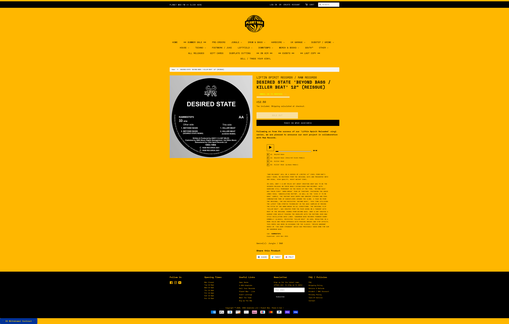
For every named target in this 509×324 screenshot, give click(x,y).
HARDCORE (277, 42)
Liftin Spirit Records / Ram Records (286, 77)
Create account (291, 4)
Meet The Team (245, 297)
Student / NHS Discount (319, 291)
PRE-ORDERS (218, 42)
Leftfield (244, 47)
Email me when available (298, 122)
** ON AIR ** (264, 53)
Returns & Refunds (316, 288)
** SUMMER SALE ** (195, 42)
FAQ (310, 282)
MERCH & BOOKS (288, 47)
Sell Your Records (247, 288)
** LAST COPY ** (310, 53)
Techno (200, 47)
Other (323, 47)
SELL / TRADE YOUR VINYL (255, 58)
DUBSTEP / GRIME (322, 42)
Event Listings (245, 294)
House (184, 47)
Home (173, 69)
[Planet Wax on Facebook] (171, 283)
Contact (312, 301)
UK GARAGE (297, 42)
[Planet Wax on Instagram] (175, 283)
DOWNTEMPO (265, 47)
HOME (175, 42)
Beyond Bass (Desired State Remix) (289, 158)
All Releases (196, 53)
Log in (273, 4)
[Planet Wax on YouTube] (179, 283)
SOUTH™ (309, 47)
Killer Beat (279, 161)
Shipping (275, 106)
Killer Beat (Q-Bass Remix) (286, 165)
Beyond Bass (279, 154)
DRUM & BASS (256, 42)
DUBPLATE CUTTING (240, 53)
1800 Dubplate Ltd (250, 308)
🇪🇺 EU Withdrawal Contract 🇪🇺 (18, 321)
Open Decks (243, 282)
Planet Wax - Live (247, 291)
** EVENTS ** (286, 53)
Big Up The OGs (245, 301)
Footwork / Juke (222, 47)
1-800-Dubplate (245, 285)
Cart (312, 4)
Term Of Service (315, 297)
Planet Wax (265, 308)
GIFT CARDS (216, 53)
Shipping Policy (315, 285)
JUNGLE (236, 42)
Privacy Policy (315, 294)
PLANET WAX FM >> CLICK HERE (186, 4)
